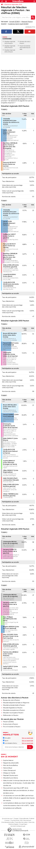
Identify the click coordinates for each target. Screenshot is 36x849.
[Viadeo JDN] (26, 843)
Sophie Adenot (8, 760)
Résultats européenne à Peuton (14, 710)
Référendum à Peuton (10, 715)
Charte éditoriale (23, 818)
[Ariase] (9, 847)
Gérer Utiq (31, 822)
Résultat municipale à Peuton (13, 713)
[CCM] (26, 835)
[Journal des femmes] (9, 835)
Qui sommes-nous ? (7, 818)
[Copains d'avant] (9, 843)
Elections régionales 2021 (13, 4)
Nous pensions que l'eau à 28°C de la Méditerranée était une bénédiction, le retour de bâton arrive (18, 790)
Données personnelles (8, 822)
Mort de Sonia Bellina (10, 765)
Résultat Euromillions (10, 778)
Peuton (22, 46)
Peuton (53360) (8, 722)
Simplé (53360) (14, 21)
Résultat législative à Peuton (12, 708)
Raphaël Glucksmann (10, 775)
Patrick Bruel (7, 768)
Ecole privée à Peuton (10, 724)
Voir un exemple (27, 738)
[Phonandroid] (26, 847)
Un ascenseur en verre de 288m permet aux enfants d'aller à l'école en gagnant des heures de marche (19, 798)
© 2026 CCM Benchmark (18, 826)
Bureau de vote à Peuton (11, 700)
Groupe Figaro (23, 824)
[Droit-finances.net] (26, 839)
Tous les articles (15, 820)
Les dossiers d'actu (10, 743)
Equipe (16, 818)
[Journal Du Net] (9, 839)
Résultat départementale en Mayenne (16, 703)
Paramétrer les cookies (21, 822)
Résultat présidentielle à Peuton (14, 705)
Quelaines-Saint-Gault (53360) (18, 24)
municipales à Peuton (18, 99)
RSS (21, 820)
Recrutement (27, 820)
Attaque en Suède (9, 773)
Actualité (7, 738)
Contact (7, 820)
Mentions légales (13, 824)
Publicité (31, 818)
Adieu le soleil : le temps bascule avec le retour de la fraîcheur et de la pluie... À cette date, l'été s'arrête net (19, 783)
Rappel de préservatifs (11, 763)
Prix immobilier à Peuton (11, 727)
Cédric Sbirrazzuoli (9, 770)
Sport (6, 740)
